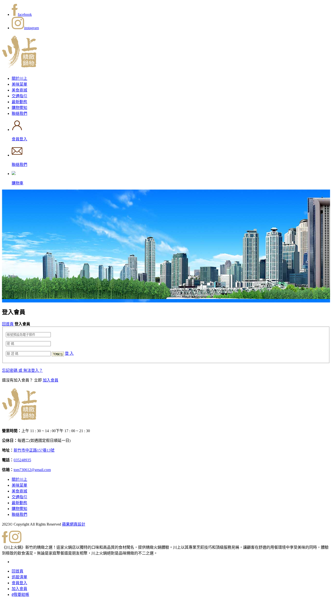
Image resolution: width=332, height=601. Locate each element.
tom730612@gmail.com (32, 470)
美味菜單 (19, 84)
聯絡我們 (19, 113)
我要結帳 (20, 594)
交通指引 (19, 96)
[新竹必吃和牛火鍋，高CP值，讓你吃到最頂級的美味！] (19, 65)
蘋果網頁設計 (73, 524)
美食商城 (19, 90)
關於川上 (19, 78)
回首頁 (8, 324)
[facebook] (5, 542)
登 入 (69, 353)
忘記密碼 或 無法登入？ (22, 370)
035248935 (22, 460)
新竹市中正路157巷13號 (34, 450)
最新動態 (19, 102)
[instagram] (15, 542)
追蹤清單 (19, 577)
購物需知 (19, 108)
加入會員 (50, 380)
